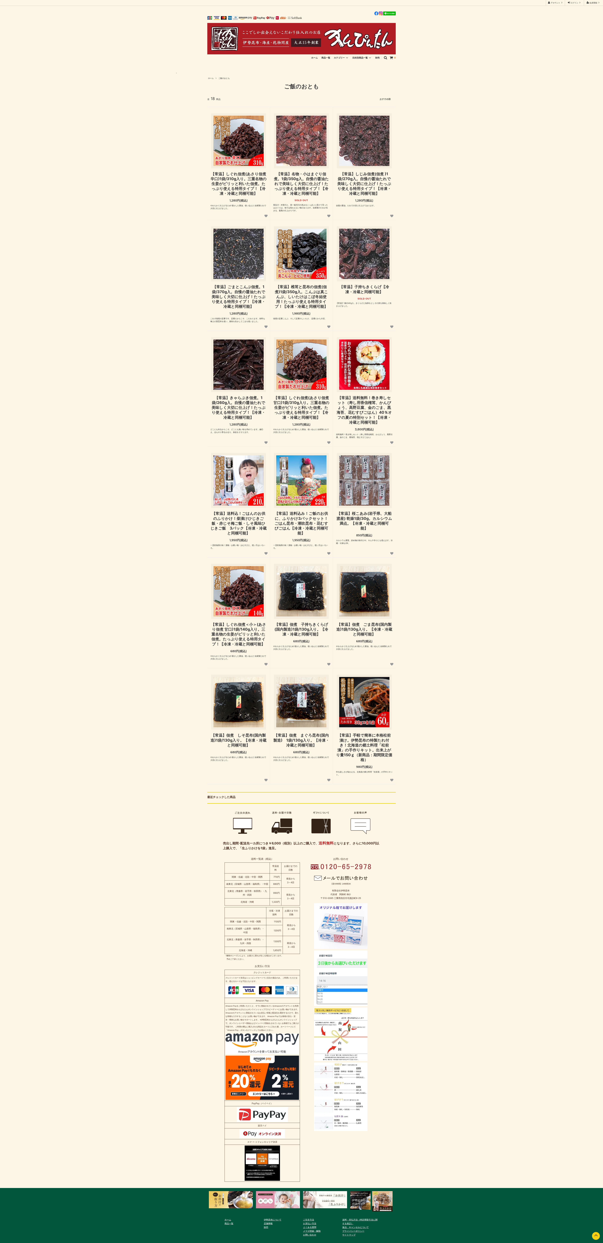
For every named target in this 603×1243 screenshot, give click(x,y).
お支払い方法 (309, 1223)
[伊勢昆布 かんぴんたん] (301, 38)
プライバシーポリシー (353, 1231)
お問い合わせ (309, 1234)
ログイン (574, 3)
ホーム (314, 57)
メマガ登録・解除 (312, 1231)
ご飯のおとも (224, 78)
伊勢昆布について (272, 1219)
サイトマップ (349, 1234)
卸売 (377, 57)
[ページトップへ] (596, 1236)
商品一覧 (325, 57)
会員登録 (593, 3)
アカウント (555, 3)
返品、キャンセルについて (355, 1227)
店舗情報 (268, 1223)
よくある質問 (309, 1227)
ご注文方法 (308, 1219)
